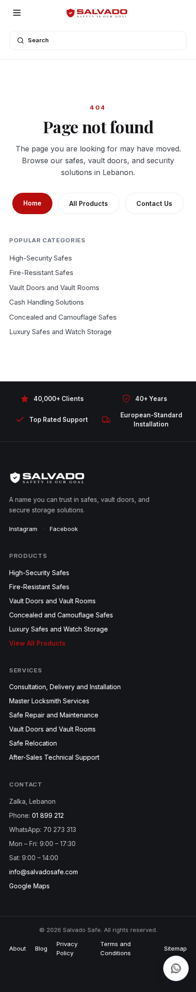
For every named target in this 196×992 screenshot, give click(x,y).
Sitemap (175, 948)
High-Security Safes (40, 258)
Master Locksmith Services (49, 701)
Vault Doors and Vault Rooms (54, 287)
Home (32, 203)
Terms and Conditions (115, 948)
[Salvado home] (98, 13)
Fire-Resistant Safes (41, 272)
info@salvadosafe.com (43, 872)
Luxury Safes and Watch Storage (60, 331)
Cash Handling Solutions (46, 302)
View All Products (37, 643)
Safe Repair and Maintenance (53, 715)
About (17, 948)
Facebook (64, 528)
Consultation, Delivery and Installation (65, 687)
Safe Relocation (33, 743)
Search (38, 40)
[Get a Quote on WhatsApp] (176, 968)
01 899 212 (48, 815)
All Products (88, 203)
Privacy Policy (67, 948)
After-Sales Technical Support (54, 757)
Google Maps (29, 886)
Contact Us (154, 203)
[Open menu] (17, 12)
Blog (41, 948)
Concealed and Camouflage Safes (63, 317)
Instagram (23, 528)
